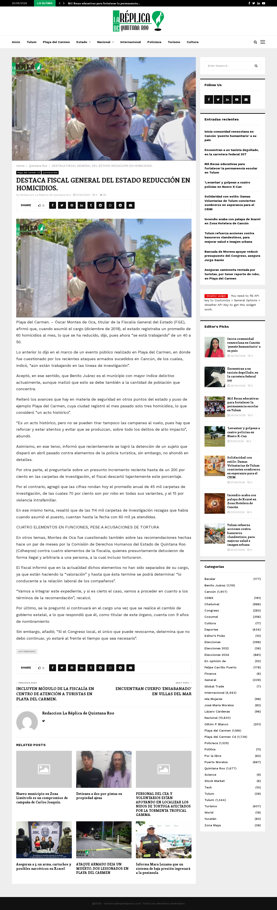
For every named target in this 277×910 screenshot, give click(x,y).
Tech (208, 787)
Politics (210, 749)
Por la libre (213, 756)
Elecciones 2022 (217, 648)
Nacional (103, 42)
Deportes (211, 629)
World (209, 812)
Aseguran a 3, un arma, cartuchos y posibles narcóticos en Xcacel (43, 866)
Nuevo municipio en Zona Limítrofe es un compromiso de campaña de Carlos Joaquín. (42, 797)
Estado (81, 42)
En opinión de (215, 661)
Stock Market (215, 781)
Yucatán (210, 818)
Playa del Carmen (56, 42)
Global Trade (214, 686)
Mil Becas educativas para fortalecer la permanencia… (104, 3)
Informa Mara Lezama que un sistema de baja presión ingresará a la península (163, 868)
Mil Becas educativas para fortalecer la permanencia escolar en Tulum (231, 168)
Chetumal (212, 604)
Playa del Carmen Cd (28, 172)
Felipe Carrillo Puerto (221, 667)
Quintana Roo (50, 172)
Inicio (16, 42)
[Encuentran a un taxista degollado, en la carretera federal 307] (215, 377)
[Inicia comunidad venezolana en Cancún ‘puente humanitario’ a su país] (215, 347)
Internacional (130, 42)
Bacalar (210, 579)
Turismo (174, 42)
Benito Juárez (215, 585)
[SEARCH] (256, 65)
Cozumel (211, 616)
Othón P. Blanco (216, 724)
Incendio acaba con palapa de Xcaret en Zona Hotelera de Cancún (241, 501)
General (210, 680)
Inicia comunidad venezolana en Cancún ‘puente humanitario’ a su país (230, 136)
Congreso (212, 610)
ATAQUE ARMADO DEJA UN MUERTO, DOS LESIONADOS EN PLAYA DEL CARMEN (102, 868)
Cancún (210, 591)
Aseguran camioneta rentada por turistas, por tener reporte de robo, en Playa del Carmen (232, 274)
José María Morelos (219, 705)
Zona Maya (213, 825)
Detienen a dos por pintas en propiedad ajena (99, 795)
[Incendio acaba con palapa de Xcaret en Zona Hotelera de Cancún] (215, 503)
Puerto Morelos (216, 762)
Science (210, 774)
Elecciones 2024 (217, 654)
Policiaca (154, 42)
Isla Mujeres (213, 699)
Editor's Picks (215, 635)
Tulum (31, 42)
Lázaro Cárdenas (217, 711)
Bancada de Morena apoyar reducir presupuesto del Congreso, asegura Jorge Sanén (232, 256)
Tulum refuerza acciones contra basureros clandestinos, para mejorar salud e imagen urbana (229, 237)
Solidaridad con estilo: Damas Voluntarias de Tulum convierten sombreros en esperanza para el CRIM (243, 467)
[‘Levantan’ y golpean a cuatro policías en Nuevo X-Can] (215, 436)
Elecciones (213, 642)
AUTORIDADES (26, 651)
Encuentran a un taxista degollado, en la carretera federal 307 (242, 374)
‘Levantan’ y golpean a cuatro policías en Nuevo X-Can (243, 432)
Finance (210, 673)
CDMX (209, 598)
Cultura (192, 42)
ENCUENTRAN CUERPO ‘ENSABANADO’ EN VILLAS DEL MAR (154, 691)
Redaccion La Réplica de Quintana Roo (45, 194)
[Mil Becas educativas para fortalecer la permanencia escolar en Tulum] (215, 406)
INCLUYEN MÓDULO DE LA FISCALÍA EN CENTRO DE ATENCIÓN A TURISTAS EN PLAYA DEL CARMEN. (55, 693)
